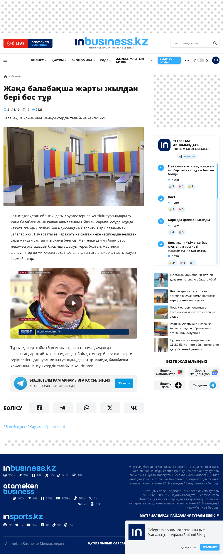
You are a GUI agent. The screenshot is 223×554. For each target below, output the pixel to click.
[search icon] (215, 43)
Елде (104, 60)
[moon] (207, 60)
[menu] (5, 60)
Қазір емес (189, 547)
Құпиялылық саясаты (108, 543)
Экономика (82, 60)
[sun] (194, 60)
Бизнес (37, 60)
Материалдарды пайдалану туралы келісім (180, 515)
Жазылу (210, 547)
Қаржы (58, 60)
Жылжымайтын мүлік (130, 60)
